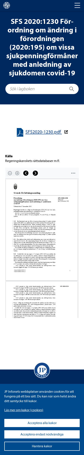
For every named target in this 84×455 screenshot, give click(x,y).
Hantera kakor (42, 446)
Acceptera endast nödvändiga (42, 434)
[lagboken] (6, 5)
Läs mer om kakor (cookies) (23, 410)
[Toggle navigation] (77, 5)
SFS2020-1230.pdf (43, 132)
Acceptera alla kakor (42, 423)
